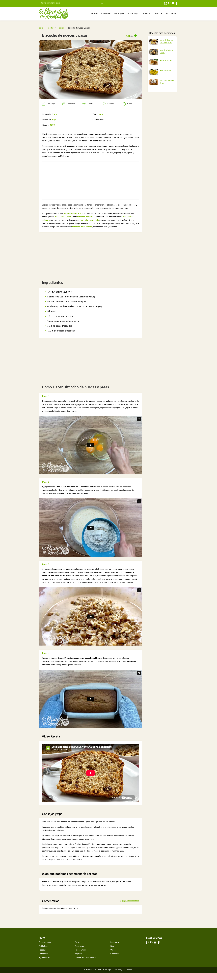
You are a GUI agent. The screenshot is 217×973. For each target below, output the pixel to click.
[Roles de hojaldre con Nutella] (153, 52)
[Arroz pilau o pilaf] (153, 72)
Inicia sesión (171, 13)
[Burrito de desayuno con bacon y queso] (153, 42)
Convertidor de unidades (85, 958)
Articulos (146, 13)
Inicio (41, 28)
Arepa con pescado (166, 60)
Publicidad (43, 946)
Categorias (106, 13)
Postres (61, 28)
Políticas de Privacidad (92, 970)
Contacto (114, 954)
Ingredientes (44, 958)
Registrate (157, 13)
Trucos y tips (132, 13)
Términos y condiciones (123, 970)
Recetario (114, 942)
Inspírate (78, 954)
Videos (113, 950)
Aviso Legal (107, 970)
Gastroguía (119, 13)
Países (77, 942)
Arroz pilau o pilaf (165, 70)
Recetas (94, 13)
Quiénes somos (45, 942)
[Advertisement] (90, 180)
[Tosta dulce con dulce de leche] (153, 82)
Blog (112, 946)
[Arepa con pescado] (153, 62)
